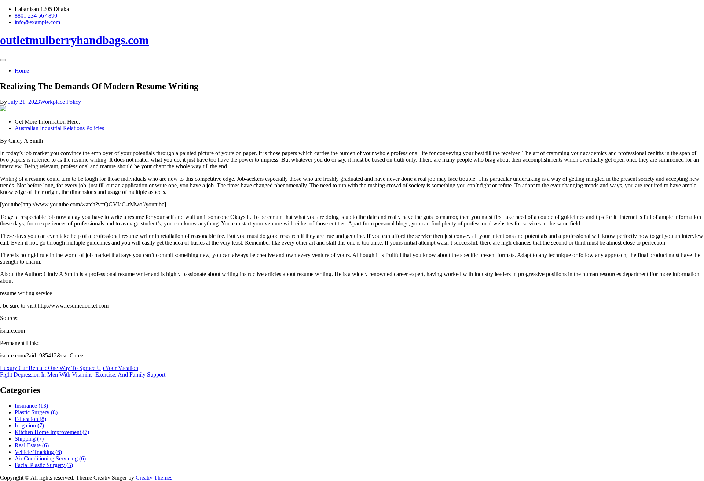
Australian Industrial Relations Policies (59, 128)
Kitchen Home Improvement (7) (52, 432)
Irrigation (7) (29, 425)
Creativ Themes (154, 477)
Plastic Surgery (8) (36, 412)
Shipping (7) (29, 439)
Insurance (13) (31, 406)
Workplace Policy (60, 102)
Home (22, 70)
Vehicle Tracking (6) (38, 452)
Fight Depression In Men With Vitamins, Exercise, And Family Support (82, 374)
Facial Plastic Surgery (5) (44, 465)
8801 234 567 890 (36, 15)
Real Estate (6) (32, 445)
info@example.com (37, 22)
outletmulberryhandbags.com (74, 40)
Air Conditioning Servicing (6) (50, 458)
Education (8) (30, 419)
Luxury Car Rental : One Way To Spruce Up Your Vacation (69, 368)
